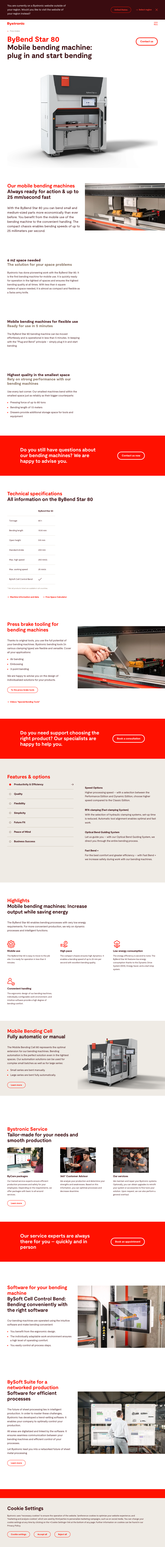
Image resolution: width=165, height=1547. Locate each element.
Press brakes (15, 31)
